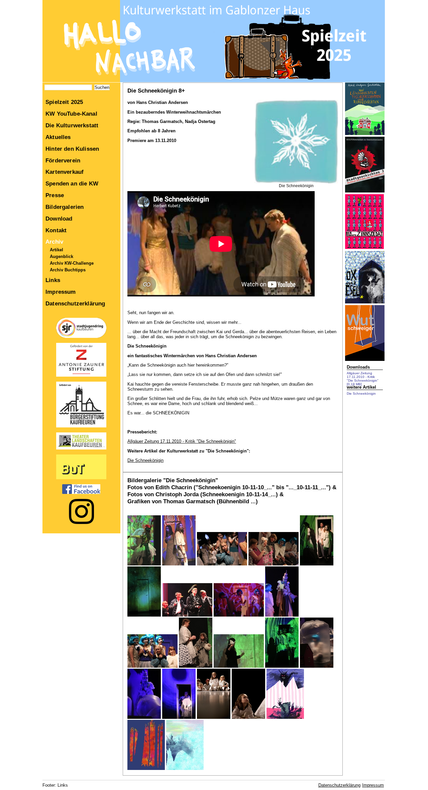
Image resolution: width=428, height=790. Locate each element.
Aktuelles (58, 137)
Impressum (60, 291)
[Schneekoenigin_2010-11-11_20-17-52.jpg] (239, 666)
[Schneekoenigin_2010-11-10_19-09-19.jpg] (179, 563)
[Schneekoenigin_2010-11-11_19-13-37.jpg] (187, 615)
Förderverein (62, 160)
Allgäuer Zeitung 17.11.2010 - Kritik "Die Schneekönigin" (181, 441)
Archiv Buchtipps (68, 269)
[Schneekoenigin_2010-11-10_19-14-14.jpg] (222, 563)
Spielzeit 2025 (64, 102)
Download (58, 218)
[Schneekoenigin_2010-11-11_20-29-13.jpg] (316, 666)
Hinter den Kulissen (72, 148)
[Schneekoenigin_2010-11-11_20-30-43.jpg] (144, 717)
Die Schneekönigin (145, 460)
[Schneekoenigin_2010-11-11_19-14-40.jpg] (239, 615)
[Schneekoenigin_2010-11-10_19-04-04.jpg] (144, 563)
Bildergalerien (64, 207)
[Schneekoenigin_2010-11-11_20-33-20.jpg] (179, 717)
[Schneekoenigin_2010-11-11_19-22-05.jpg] (282, 615)
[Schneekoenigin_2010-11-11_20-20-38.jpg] (282, 666)
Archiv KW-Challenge (72, 263)
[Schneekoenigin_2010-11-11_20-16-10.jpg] (195, 666)
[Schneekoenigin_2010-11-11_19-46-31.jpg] (152, 666)
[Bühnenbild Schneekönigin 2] (146, 768)
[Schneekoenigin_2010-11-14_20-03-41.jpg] (213, 717)
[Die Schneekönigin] (296, 182)
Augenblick (61, 256)
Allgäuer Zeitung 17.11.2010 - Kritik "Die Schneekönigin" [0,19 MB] (363, 378)
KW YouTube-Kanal (71, 113)
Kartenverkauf (64, 171)
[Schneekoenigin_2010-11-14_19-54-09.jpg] (248, 717)
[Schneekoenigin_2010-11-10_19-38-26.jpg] (316, 563)
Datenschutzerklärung (75, 303)
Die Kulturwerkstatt (71, 125)
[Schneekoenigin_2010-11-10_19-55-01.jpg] (144, 615)
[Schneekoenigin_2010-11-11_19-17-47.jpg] (273, 563)
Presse (54, 195)
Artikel (56, 249)
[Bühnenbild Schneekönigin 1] (285, 717)
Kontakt (56, 230)
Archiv (54, 241)
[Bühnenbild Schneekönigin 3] (185, 768)
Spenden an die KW (71, 183)
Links (52, 280)
